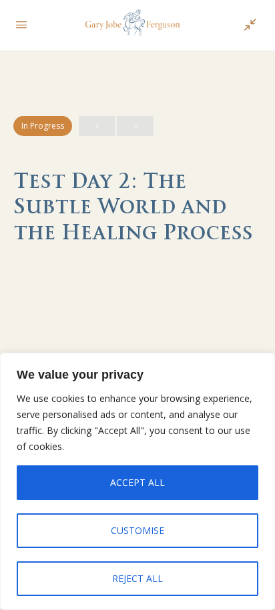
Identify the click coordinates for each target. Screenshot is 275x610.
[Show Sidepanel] (247, 25)
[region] (137, 481)
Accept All (137, 482)
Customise (137, 530)
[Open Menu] (21, 24)
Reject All (137, 578)
